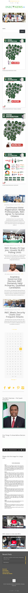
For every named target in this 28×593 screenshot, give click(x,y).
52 (15, 353)
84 (20, 366)
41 (18, 348)
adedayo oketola (9, 204)
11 (18, 336)
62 (10, 359)
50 (10, 353)
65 (18, 359)
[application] (14, 445)
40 (15, 348)
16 (15, 338)
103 (12, 376)
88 (15, 369)
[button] (14, 445)
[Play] (4, 450)
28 (15, 343)
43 (7, 351)
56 (10, 356)
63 (12, 359)
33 (12, 346)
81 (12, 366)
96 (20, 371)
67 (7, 361)
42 (20, 348)
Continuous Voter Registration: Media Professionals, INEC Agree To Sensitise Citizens (15, 212)
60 (20, 356)
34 (15, 346)
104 (15, 376)
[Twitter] (12, 3)
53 (18, 353)
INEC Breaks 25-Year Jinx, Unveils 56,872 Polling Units (15, 250)
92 (10, 371)
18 (20, 338)
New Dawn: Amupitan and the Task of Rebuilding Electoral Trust (14, 558)
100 (15, 374)
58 (15, 356)
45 (12, 351)
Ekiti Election (6, 562)
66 (20, 359)
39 (12, 348)
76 (15, 364)
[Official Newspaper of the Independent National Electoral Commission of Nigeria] (14, 7)
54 (20, 353)
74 (10, 364)
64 (15, 359)
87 (12, 369)
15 (12, 338)
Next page (13, 379)
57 (12, 356)
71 (18, 361)
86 (10, 369)
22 (15, 341)
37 (7, 348)
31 (7, 346)
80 (10, 366)
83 (18, 366)
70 (15, 361)
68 (10, 361)
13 (7, 338)
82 (15, 366)
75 (12, 364)
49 (7, 353)
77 (18, 364)
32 (10, 346)
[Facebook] (10, 3)
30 (20, 343)
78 (20, 364)
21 (12, 341)
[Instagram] (18, 3)
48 (20, 351)
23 (18, 341)
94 (15, 371)
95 (18, 371)
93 (12, 371)
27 (12, 343)
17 (18, 338)
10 (15, 336)
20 (10, 341)
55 (7, 356)
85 (7, 369)
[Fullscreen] (23, 450)
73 (7, 364)
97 (7, 374)
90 (20, 369)
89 (18, 369)
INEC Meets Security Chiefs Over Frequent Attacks (15, 314)
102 (20, 374)
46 (15, 351)
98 (10, 374)
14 (10, 338)
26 (10, 343)
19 (7, 341)
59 (18, 356)
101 (18, 374)
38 (10, 348)
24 (20, 341)
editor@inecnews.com (14, 1)
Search (3, 28)
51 (12, 353)
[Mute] (21, 450)
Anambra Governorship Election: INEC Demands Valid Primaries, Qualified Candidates (15, 282)
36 (20, 346)
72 (20, 361)
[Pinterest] (16, 3)
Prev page (15, 329)
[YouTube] (14, 3)
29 (18, 343)
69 (12, 361)
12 (20, 336)
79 (7, 366)
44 (10, 351)
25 (7, 343)
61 (7, 359)
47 (18, 351)
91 (7, 371)
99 (12, 374)
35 (18, 346)
